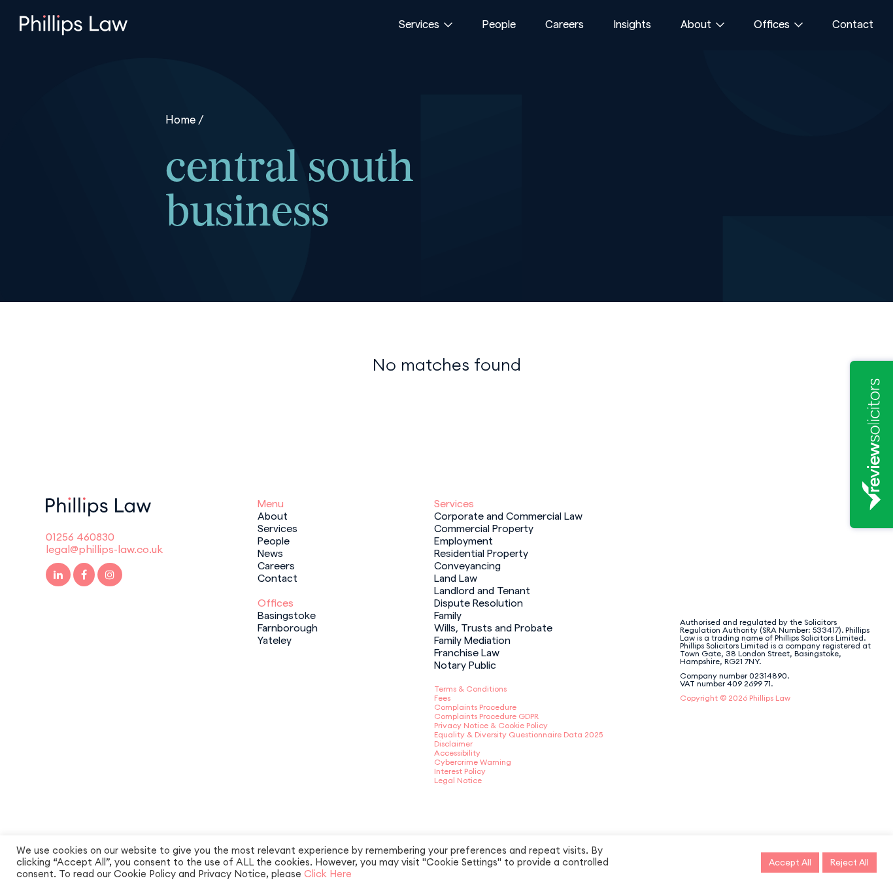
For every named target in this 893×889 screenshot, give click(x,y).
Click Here (328, 873)
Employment (463, 539)
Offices (772, 23)
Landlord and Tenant (482, 589)
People (499, 23)
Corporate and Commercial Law (508, 515)
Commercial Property (483, 527)
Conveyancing (467, 564)
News (270, 552)
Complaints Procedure (475, 707)
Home (180, 119)
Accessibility (457, 753)
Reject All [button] (849, 862)
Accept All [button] (790, 862)
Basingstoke (287, 614)
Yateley (275, 639)
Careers (564, 23)
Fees (442, 698)
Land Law (455, 577)
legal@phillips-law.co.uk (104, 549)
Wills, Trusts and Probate (493, 626)
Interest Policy (460, 771)
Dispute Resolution (478, 602)
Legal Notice (458, 780)
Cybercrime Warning (472, 762)
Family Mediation (472, 639)
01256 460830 (80, 536)
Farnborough (288, 626)
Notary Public (465, 664)
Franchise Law (466, 651)
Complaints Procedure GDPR (486, 716)
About (696, 23)
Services (419, 23)
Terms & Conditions (470, 689)
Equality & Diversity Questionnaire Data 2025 (518, 734)
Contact (852, 23)
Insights (632, 23)
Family (448, 614)
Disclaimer (453, 743)
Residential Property (481, 552)
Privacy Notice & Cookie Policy (491, 725)
